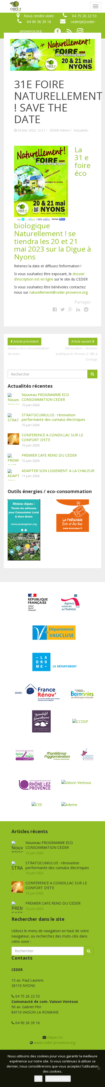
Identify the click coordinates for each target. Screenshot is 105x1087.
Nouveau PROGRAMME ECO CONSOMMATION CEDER (45, 397)
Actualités (81, 130)
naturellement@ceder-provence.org (58, 292)
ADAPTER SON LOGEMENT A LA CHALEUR (58, 470)
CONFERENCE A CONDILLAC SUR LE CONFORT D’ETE (52, 437)
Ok (38, 1078)
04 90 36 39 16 (39, 21)
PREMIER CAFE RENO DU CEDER (49, 455)
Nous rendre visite (39, 15)
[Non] (98, 1068)
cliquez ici (55, 1037)
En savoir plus (58, 1078)
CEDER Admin (59, 130)
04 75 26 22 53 (84, 15)
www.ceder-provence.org (54, 1042)
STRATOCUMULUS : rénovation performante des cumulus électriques (53, 417)
